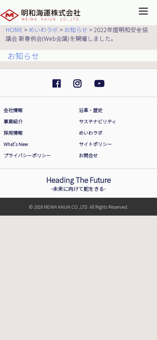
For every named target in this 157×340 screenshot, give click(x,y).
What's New (16, 143)
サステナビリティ (97, 121)
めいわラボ (91, 132)
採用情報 (13, 132)
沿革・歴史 (91, 110)
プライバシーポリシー (27, 155)
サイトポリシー (95, 143)
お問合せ (88, 155)
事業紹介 (13, 121)
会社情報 (13, 110)
